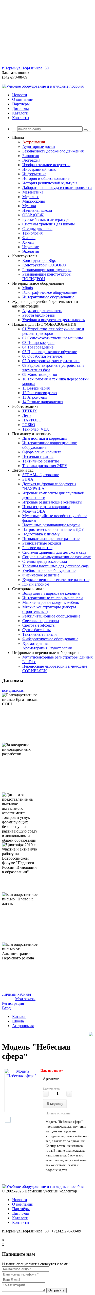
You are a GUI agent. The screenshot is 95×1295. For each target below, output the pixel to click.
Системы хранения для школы (48, 224)
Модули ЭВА (33, 511)
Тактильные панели (39, 634)
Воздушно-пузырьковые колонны (51, 593)
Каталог (19, 1016)
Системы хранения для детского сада (54, 552)
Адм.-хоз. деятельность (42, 310)
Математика (32, 192)
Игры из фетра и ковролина (46, 507)
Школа (18, 1021)
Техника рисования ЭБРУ (44, 465)
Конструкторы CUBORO (44, 265)
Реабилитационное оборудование (51, 616)
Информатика (34, 174)
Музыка (29, 206)
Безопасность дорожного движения (53, 151)
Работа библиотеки (38, 315)
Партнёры (21, 104)
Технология (32, 233)
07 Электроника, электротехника (51, 361)
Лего (26, 415)
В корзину (55, 1104)
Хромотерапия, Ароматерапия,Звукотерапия (47, 645)
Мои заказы (25, 999)
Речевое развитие (37, 548)
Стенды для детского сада (44, 561)
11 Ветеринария (36, 388)
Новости (19, 95)
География (31, 160)
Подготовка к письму (41, 534)
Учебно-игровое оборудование (48, 570)
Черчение (30, 247)
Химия (28, 242)
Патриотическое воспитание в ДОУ (53, 529)
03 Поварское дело (38, 342)
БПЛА (27, 479)
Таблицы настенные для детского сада (55, 566)
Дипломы (20, 108)
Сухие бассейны (36, 630)
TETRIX (29, 411)
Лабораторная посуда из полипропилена (57, 187)
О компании (22, 99)
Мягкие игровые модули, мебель (50, 602)
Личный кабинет (16, 994)
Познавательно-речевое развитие (51, 538)
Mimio (27, 288)
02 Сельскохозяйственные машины (52, 338)
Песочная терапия (37, 456)
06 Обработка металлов (42, 356)
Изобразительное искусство (46, 165)
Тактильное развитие (40, 461)
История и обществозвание (45, 178)
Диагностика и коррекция (44, 438)
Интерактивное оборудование (48, 297)
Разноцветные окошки (41, 543)
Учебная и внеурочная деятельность (53, 320)
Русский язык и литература (45, 219)
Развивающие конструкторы (46, 269)
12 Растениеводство (39, 393)
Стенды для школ (37, 228)
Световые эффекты (38, 625)
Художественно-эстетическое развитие (55, 579)
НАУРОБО (32, 420)
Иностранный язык (39, 169)
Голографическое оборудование (49, 292)
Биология (30, 155)
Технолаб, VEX (35, 429)
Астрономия (33, 142)
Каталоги (20, 113)
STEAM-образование (40, 475)
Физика (28, 238)
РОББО (28, 424)
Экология (30, 251)
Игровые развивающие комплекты (52, 502)
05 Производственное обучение (49, 352)
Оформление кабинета (41, 452)
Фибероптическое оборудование (50, 639)
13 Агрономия (34, 397)
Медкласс (30, 197)
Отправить (56, 1290)
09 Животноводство (39, 374)
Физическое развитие (40, 575)
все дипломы (13, 690)
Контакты (20, 117)
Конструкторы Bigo (39, 260)
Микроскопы (33, 201)
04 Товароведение (37, 347)
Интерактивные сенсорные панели (52, 598)
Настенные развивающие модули (51, 525)
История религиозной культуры (49, 183)
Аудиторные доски (38, 146)
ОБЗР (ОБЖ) (33, 215)
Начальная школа (37, 210)
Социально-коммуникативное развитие (56, 557)
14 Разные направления (42, 402)
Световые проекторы (40, 620)
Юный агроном (35, 584)
